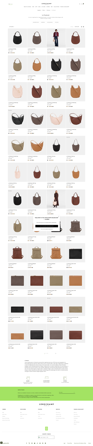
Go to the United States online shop (46, 226)
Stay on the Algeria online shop (47, 229)
